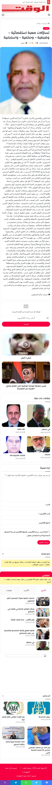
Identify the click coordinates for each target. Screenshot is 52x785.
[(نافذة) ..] (38, 444)
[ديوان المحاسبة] (38, 708)
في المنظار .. (45, 429)
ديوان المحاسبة (44, 717)
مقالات (38, 23)
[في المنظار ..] (38, 415)
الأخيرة (26, 590)
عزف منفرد (21, 429)
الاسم (47, 504)
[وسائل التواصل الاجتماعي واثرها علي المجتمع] (42, 612)
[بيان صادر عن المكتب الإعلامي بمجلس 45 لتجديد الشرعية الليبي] (38, 736)
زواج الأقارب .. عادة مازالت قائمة (22, 619)
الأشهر (43, 590)
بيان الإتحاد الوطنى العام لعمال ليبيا (13, 718)
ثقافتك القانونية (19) (17, 455)
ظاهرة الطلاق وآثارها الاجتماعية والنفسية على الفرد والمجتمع (19, 632)
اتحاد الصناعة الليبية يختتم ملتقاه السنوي (15, 743)
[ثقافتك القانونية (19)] (13, 444)
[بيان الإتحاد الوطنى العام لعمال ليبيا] (13, 708)
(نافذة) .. (47, 454)
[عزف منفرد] (13, 415)
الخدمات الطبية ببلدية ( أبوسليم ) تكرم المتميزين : (20, 599)
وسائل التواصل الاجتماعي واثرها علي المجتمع (21, 610)
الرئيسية (45, 23)
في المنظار (30, 642)
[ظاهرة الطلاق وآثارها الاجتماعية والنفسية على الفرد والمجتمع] (42, 634)
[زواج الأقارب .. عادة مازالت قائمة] (42, 623)
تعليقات (9, 590)
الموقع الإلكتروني (44, 523)
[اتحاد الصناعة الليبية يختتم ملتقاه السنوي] (13, 733)
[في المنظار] (42, 645)
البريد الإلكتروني (44, 514)
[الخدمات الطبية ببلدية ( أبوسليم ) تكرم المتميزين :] (42, 601)
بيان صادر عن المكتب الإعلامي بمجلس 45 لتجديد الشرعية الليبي (24, 2)
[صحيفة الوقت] (26, 8)
